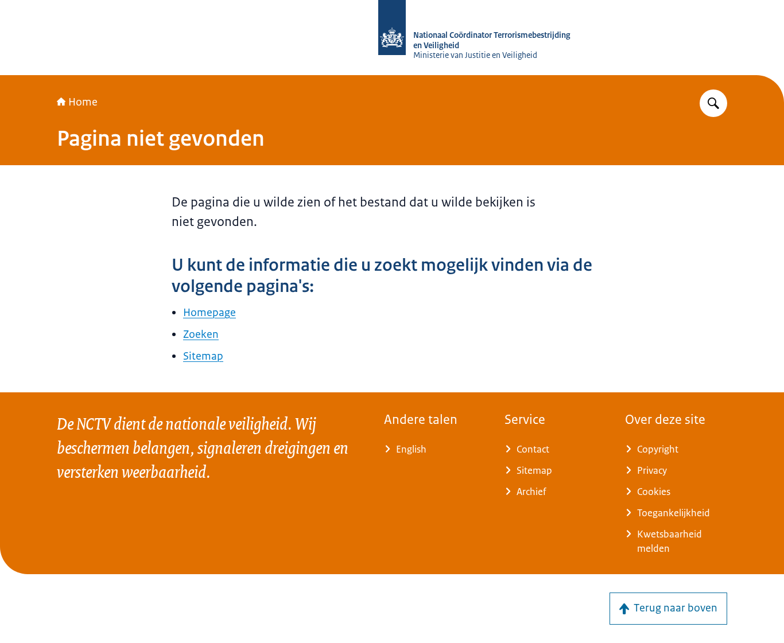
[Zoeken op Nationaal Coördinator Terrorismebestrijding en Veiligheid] (713, 103)
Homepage (209, 312)
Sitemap (203, 356)
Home (83, 102)
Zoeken (201, 334)
